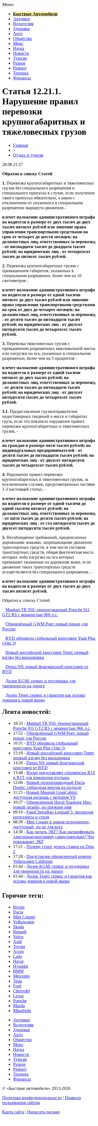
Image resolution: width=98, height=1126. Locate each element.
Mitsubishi (22, 1010)
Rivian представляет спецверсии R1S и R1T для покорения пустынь (54, 775)
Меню (8, 4)
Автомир (21, 18)
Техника (21, 73)
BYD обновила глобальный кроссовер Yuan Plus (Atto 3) (45, 745)
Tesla (17, 981)
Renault (19, 931)
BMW (18, 971)
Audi (17, 941)
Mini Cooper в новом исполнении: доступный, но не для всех (51, 824)
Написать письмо (43, 1112)
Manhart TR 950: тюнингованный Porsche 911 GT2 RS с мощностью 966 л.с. (46, 612)
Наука (18, 48)
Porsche (20, 1000)
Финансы (22, 78)
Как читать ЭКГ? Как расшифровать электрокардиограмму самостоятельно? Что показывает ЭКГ (53, 836)
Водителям (23, 23)
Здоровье (21, 28)
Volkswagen (23, 922)
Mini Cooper (24, 917)
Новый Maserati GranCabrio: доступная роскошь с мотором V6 (45, 795)
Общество (22, 38)
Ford (17, 986)
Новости (21, 53)
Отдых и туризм (28, 155)
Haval (18, 961)
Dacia (18, 912)
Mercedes (21, 976)
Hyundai (20, 966)
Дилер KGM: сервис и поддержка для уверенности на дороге (38, 683)
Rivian (18, 907)
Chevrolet (21, 991)
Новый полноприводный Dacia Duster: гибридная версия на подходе (49, 785)
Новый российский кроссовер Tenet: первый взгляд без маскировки (53, 755)
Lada (17, 956)
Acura (18, 951)
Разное (19, 63)
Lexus (18, 995)
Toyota (19, 946)
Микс (18, 43)
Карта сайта (13, 1112)
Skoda (18, 926)
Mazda (19, 1005)
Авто (18, 33)
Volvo (18, 936)
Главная (20, 145)
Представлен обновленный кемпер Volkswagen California (52, 859)
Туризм (20, 58)
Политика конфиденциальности (32, 1097)
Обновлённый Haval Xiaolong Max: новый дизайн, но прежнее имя (52, 804)
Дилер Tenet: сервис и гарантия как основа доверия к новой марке (43, 697)
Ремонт (20, 68)
